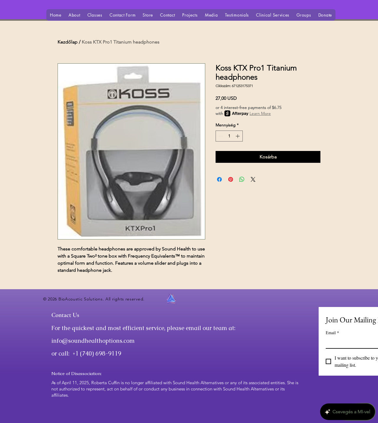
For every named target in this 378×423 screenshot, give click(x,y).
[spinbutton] (229, 136)
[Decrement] (220, 136)
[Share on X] (253, 179)
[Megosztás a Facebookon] (219, 179)
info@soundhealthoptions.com (93, 341)
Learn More (260, 113)
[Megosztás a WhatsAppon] (241, 179)
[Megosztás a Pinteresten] (230, 179)
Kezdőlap (68, 42)
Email (332, 332)
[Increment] (238, 136)
